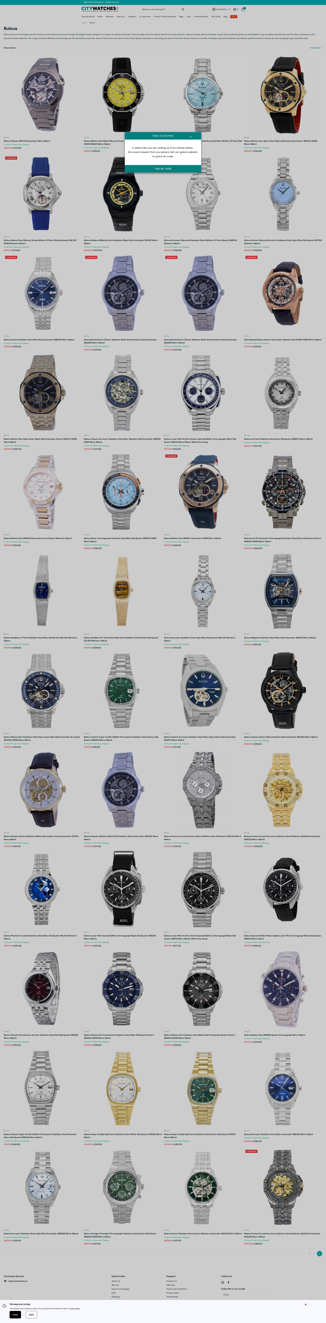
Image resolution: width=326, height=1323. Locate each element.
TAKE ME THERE (163, 168)
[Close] (313, 1304)
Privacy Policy (75, 1308)
